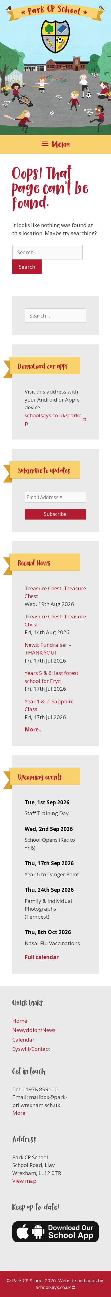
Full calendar (42, 957)
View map (24, 1180)
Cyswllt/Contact (31, 1048)
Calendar (23, 1039)
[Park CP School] (55, 67)
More (18, 1112)
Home (19, 1020)
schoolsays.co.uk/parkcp (53, 419)
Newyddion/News (34, 1030)
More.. (33, 729)
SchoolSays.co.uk (53, 1287)
